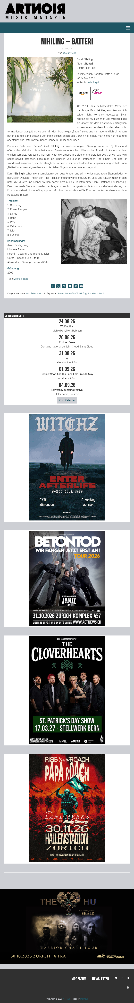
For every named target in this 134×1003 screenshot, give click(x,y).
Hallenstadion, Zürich (67, 357)
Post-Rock (92, 293)
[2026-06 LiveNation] (67, 519)
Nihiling (82, 293)
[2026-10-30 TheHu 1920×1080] (67, 963)
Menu (128, 27)
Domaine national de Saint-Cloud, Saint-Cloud (67, 341)
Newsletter (100, 978)
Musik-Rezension (34, 293)
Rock (101, 293)
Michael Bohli (21, 278)
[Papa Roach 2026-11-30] (67, 861)
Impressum (78, 978)
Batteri (60, 293)
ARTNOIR (67, 999)
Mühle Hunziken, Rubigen (67, 325)
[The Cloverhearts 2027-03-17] (67, 743)
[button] (53, 286)
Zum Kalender (67, 400)
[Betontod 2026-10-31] (67, 625)
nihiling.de (94, 82)
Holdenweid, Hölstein (67, 389)
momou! (84, 999)
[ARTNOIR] (36, 20)
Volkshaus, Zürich (67, 373)
